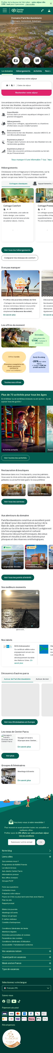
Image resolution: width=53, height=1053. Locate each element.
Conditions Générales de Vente (15, 928)
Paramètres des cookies (12, 938)
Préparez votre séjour (11, 893)
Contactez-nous (8, 890)
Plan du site (7, 900)
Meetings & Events (10, 913)
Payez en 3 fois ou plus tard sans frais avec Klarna (23, 897)
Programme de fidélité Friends (14, 865)
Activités (38, 71)
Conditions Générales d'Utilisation (16, 941)
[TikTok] (19, 1002)
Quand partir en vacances (14, 957)
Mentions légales (9, 932)
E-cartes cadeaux (9, 919)
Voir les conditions (26, 836)
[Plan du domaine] (37, 60)
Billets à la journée (9, 909)
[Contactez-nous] (42, 10)
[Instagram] (8, 1002)
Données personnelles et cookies (16, 935)
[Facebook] (3, 1002)
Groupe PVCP (7, 881)
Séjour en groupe (9, 916)
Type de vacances (10, 969)
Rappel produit (8, 903)
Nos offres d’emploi (10, 878)
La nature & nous (9, 868)
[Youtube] (14, 1002)
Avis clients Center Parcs (12, 871)
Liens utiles (7, 857)
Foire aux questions (10, 887)
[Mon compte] (49, 10)
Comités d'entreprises (11, 922)
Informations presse (10, 874)
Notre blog (7, 851)
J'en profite (30, 4)
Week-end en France (11, 963)
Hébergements (23, 71)
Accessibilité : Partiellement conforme (17, 945)
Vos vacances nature (11, 951)
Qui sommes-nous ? (10, 861)
